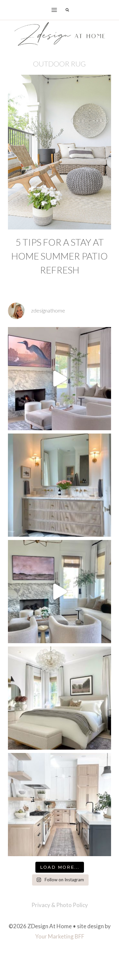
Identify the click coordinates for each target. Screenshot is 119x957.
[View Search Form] (67, 10)
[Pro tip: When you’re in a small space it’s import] (59, 698)
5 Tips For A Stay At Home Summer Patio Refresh (59, 255)
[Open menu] (54, 10)
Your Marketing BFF (59, 936)
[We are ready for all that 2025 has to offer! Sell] (59, 378)
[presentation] (59, 152)
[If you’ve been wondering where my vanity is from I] (59, 485)
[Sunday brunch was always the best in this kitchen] (59, 804)
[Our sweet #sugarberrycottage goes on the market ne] (59, 591)
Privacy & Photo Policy (59, 904)
